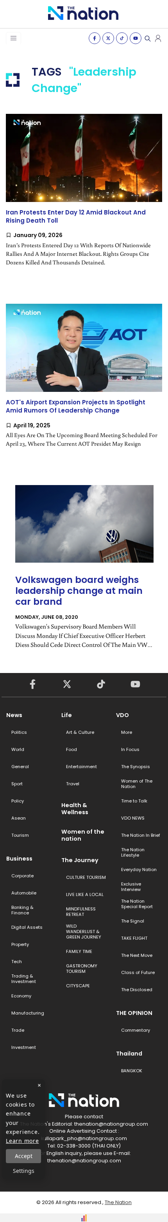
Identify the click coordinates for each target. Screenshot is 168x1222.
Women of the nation (82, 835)
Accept (23, 1156)
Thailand (129, 1053)
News (14, 715)
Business (19, 858)
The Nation (118, 1202)
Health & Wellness (74, 808)
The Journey (79, 860)
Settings (23, 1170)
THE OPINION (134, 1013)
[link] (84, 196)
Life (66, 715)
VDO (122, 715)
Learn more (22, 1140)
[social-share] (94, 38)
